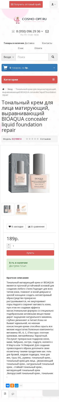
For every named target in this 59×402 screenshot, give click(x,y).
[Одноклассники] (12, 385)
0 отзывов (45, 138)
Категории (11, 79)
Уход (10, 89)
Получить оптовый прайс (27, 4)
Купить (30, 252)
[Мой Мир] (16, 385)
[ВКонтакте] (8, 385)
